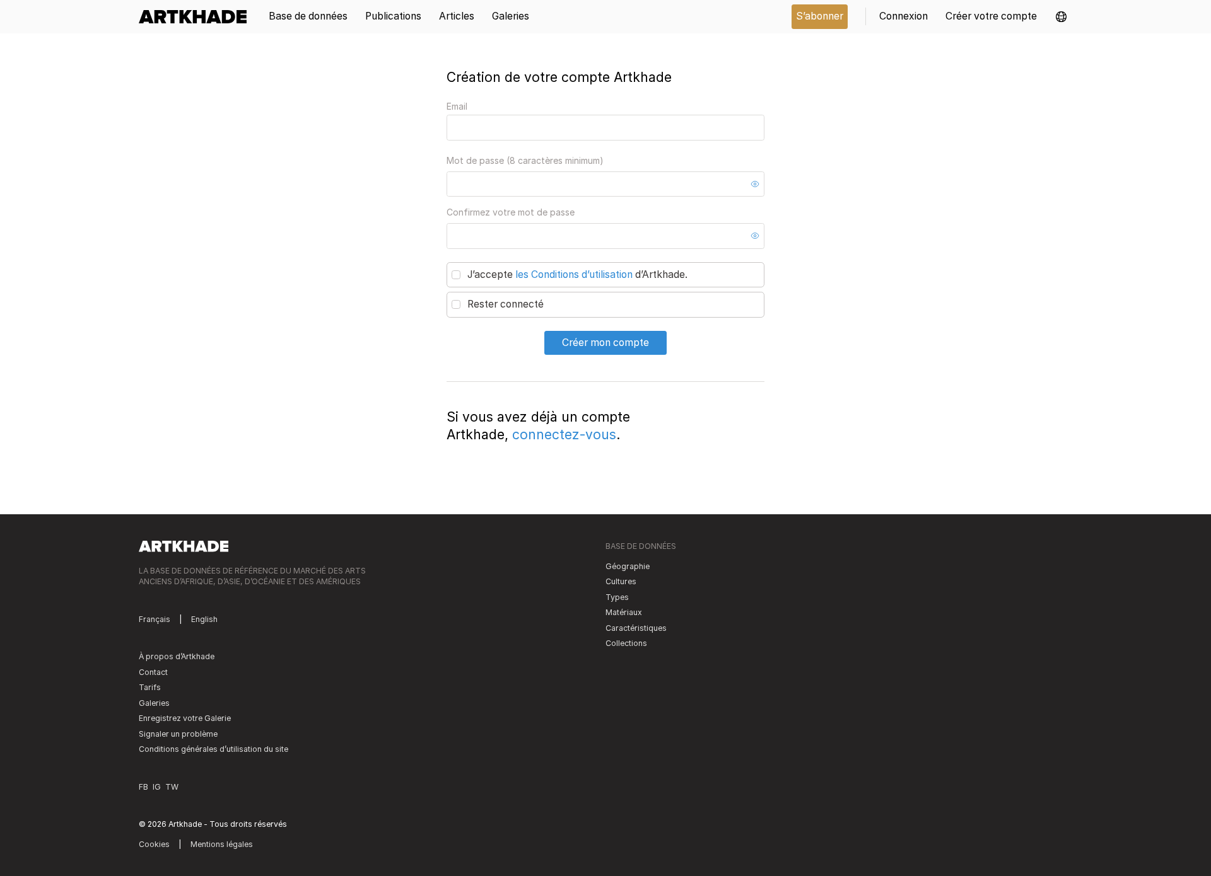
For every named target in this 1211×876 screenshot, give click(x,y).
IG (157, 787)
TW (171, 787)
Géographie (628, 566)
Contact (153, 672)
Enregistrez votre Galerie (185, 718)
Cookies (154, 844)
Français (154, 619)
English (204, 619)
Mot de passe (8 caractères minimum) (525, 160)
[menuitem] (197, 16)
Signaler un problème (178, 734)
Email (457, 106)
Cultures (621, 581)
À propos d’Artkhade (176, 656)
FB (143, 787)
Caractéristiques (636, 628)
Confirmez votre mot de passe (511, 212)
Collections (626, 643)
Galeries (154, 703)
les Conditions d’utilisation (574, 274)
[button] (1061, 17)
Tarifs (150, 687)
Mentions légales (221, 844)
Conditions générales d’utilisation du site (213, 749)
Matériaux (624, 612)
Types (617, 597)
